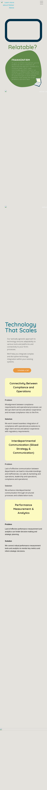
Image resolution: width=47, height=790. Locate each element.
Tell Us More (5, 671)
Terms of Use (5, 788)
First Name (5, 648)
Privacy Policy (18, 788)
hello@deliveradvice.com (10, 715)
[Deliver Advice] (10, 5)
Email (2, 660)
